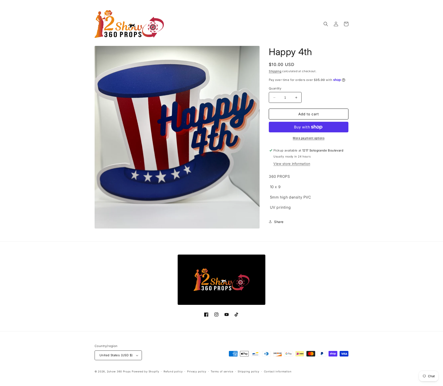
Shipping (275, 71)
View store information (291, 164)
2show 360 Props (119, 371)
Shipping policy (248, 371)
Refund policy (173, 371)
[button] (326, 24)
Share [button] (279, 222)
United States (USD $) (116, 355)
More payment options (308, 138)
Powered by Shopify (145, 371)
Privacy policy (196, 371)
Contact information (278, 371)
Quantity (275, 88)
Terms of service (222, 371)
